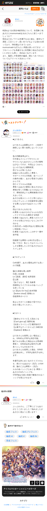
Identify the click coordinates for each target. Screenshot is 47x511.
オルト (17, 19)
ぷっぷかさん (17, 130)
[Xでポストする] (38, 382)
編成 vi (22, 436)
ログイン (29, 3)
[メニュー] (43, 107)
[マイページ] (43, 8)
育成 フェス (11, 441)
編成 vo (9, 436)
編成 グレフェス (29, 432)
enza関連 (6, 504)
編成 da (33, 436)
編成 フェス (11, 432)
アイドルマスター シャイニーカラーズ (35, 13)
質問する (35, 9)
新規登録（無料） (39, 3)
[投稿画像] (13, 72)
